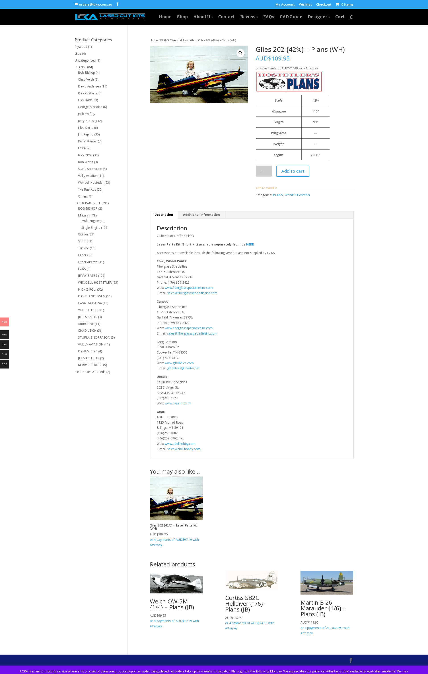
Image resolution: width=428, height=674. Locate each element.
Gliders (83, 255)
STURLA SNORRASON (94, 337)
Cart (340, 17)
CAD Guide (291, 17)
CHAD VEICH (87, 330)
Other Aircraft (88, 262)
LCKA (82, 148)
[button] (241, 53)
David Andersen (89, 86)
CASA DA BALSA (90, 303)
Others (83, 196)
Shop (182, 17)
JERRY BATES (87, 275)
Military (83, 215)
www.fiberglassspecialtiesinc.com (189, 287)
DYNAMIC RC (87, 351)
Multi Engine (90, 220)
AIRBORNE (86, 324)
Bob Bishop (86, 72)
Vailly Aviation (88, 175)
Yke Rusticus (87, 189)
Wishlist (305, 4)
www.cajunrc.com (177, 403)
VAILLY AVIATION (90, 344)
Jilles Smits (85, 127)
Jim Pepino (85, 134)
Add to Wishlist (266, 188)
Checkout (323, 4)
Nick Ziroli (85, 155)
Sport (82, 241)
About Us (203, 17)
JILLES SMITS (87, 317)
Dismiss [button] (402, 671)
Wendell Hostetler (183, 40)
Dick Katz (85, 100)
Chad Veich (86, 79)
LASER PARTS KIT (88, 203)
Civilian (83, 234)
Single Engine (90, 227)
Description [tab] (163, 214)
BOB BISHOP (87, 208)
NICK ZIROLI (87, 289)
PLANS (164, 40)
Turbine (83, 248)
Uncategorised (85, 60)
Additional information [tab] (201, 214)
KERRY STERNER (90, 365)
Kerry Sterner (87, 141)
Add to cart (293, 171)
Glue (78, 53)
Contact (226, 17)
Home (165, 17)
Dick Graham (87, 93)
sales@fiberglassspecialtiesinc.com (192, 293)
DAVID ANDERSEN (91, 296)
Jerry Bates (86, 121)
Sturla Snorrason (90, 168)
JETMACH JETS (88, 358)
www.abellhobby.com (180, 443)
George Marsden (90, 107)
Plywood (81, 46)
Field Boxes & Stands (90, 372)
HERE (250, 244)
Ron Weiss (85, 162)
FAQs (268, 17)
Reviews (249, 17)
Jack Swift (85, 114)
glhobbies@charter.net (183, 368)
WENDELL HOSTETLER (95, 282)
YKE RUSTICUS (88, 310)
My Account (285, 4)
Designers (319, 17)
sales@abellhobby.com (183, 449)
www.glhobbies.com (179, 363)
